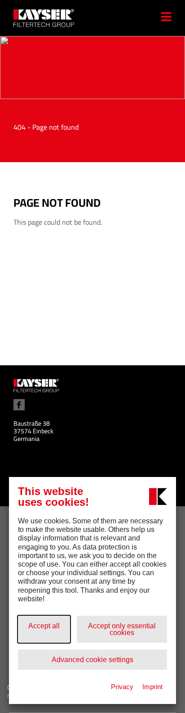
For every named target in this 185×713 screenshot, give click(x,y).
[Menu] (163, 18)
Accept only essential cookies (122, 629)
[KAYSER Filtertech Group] (36, 385)
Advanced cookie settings (92, 659)
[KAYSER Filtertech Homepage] (52, 18)
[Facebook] (19, 404)
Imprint (152, 686)
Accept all (44, 626)
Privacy (122, 686)
